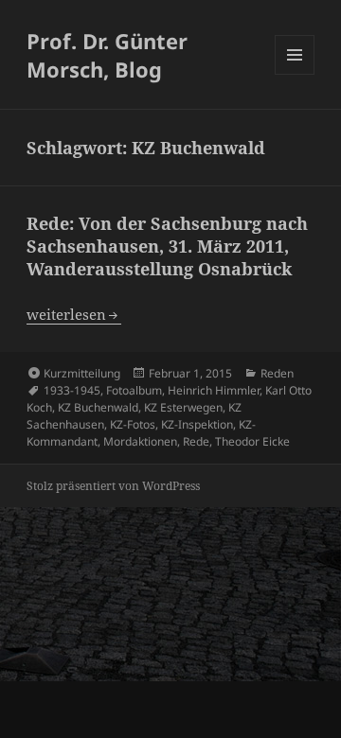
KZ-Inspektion (197, 424)
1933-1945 (72, 390)
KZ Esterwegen (183, 407)
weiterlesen (74, 314)
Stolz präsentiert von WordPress (113, 486)
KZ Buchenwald (98, 407)
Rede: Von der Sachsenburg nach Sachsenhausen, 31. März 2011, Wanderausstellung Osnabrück (167, 246)
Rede (196, 441)
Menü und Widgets (295, 74)
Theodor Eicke (252, 441)
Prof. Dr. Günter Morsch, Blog (107, 54)
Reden (277, 373)
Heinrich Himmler (214, 390)
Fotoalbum (134, 390)
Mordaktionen (140, 441)
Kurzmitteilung (82, 373)
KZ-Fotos (132, 424)
